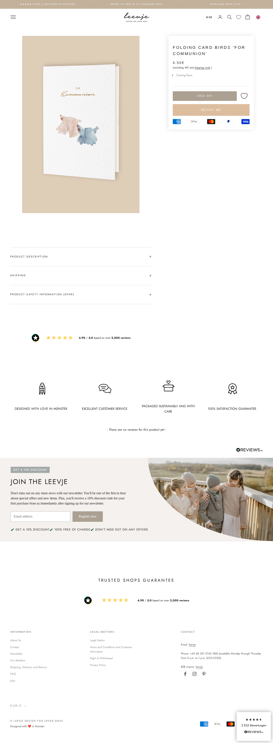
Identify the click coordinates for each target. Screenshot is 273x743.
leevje (192, 645)
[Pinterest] (203, 673)
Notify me (211, 110)
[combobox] (258, 17)
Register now (88, 516)
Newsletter (16, 654)
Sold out (205, 96)
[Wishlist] (238, 17)
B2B (209, 17)
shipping (18, 275)
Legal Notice (97, 640)
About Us (15, 640)
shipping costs (202, 68)
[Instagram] (194, 673)
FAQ (13, 674)
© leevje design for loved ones (36, 721)
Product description (29, 257)
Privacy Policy (98, 665)
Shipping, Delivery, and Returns (28, 667)
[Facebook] (185, 673)
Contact (14, 647)
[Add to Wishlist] (244, 96)
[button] (254, 726)
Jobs (12, 681)
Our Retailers (17, 660)
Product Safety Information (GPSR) (42, 294)
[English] (258, 17)
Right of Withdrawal (101, 658)
